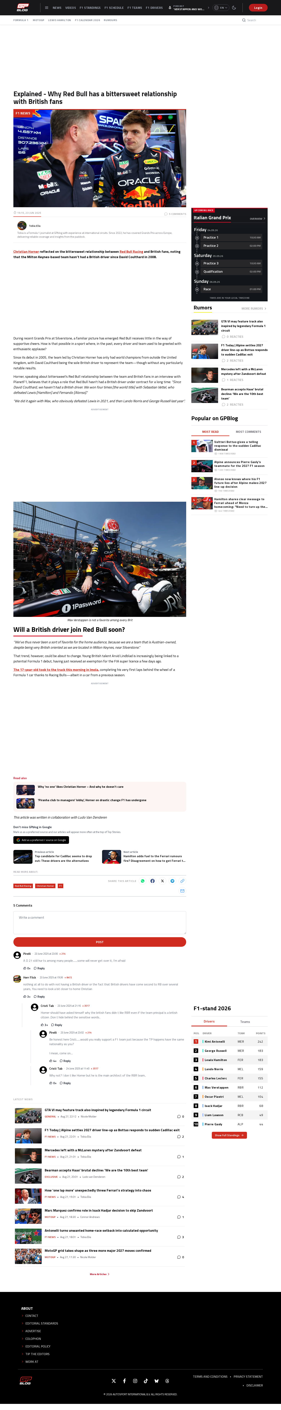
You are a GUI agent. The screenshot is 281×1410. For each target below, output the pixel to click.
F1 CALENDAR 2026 (87, 20)
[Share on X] (162, 881)
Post (100, 942)
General (50, 1116)
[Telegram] (172, 881)
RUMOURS (110, 20)
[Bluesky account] (156, 1381)
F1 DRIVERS (154, 7)
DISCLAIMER (254, 1385)
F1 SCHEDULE (114, 7)
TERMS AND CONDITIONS (210, 1376)
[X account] (113, 1381)
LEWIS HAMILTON (59, 20)
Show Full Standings (227, 1135)
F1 (60, 886)
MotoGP (50, 1217)
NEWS (57, 7)
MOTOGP (38, 20)
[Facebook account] (124, 1381)
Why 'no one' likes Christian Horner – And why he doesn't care (80, 787)
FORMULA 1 (21, 20)
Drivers (209, 1021)
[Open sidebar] (46, 7)
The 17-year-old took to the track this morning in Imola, (56, 669)
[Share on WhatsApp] (142, 881)
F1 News (23, 113)
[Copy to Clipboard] (182, 881)
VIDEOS (70, 7)
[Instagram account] (135, 1381)
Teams (245, 1021)
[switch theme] (234, 7)
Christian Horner (26, 251)
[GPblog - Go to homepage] (25, 1381)
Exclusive (51, 1177)
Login (258, 7)
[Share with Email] (182, 891)
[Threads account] (167, 1381)
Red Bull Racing (131, 251)
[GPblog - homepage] (22, 7)
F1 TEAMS (135, 7)
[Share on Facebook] (152, 881)
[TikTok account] (146, 1381)
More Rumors (252, 308)
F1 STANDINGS (90, 7)
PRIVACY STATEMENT (248, 1376)
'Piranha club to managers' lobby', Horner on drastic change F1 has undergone (92, 800)
